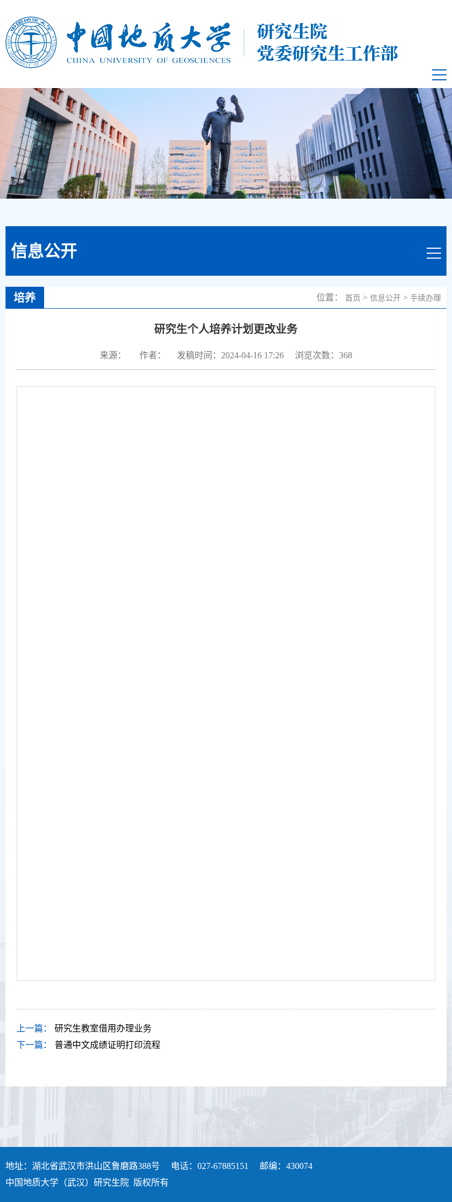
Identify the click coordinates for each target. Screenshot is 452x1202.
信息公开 (385, 298)
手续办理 (425, 298)
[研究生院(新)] (202, 42)
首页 (352, 298)
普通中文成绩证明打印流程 (107, 1045)
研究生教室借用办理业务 (103, 1028)
